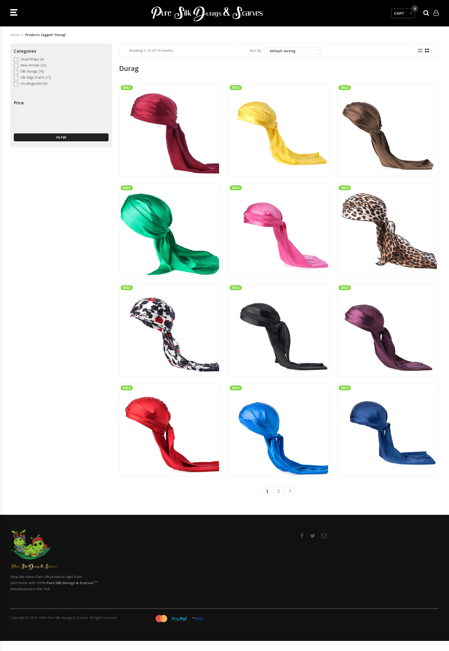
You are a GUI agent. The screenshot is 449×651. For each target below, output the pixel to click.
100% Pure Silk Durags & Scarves (63, 617)
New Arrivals (30, 65)
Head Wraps (30, 59)
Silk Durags (29, 71)
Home (15, 35)
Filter (61, 137)
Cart (404, 11)
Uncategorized (32, 83)
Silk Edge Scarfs (32, 77)
